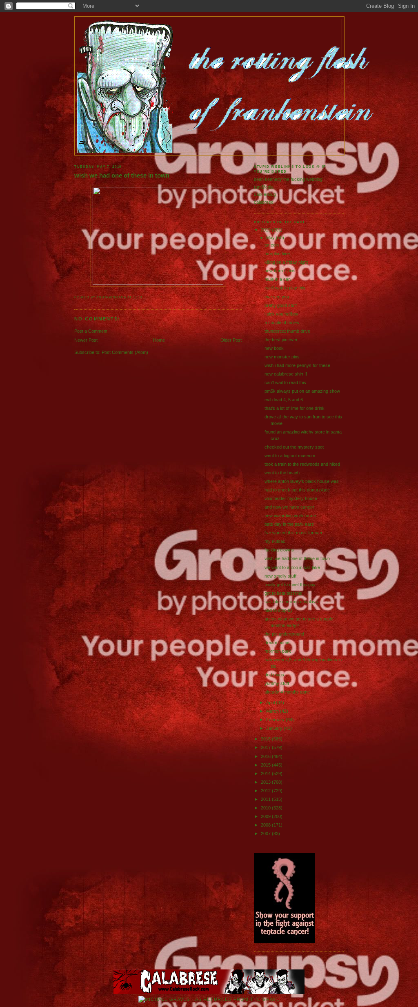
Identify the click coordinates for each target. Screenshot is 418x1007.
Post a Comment (90, 331)
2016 (266, 756)
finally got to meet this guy (290, 584)
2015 (266, 764)
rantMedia (263, 187)
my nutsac (275, 541)
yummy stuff (277, 683)
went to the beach (282, 472)
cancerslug (265, 194)
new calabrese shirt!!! (286, 373)
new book (274, 348)
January (275, 728)
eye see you (277, 296)
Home (159, 340)
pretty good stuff (281, 305)
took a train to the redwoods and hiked (302, 464)
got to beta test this (283, 593)
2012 (266, 790)
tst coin (272, 244)
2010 (266, 807)
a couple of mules (282, 322)
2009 (266, 816)
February (276, 719)
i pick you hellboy (281, 313)
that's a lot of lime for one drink (295, 408)
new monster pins (282, 356)
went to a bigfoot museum (290, 455)
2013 (266, 782)
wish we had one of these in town (121, 175)
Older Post (231, 340)
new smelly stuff (280, 576)
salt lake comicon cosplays (291, 601)
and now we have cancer (289, 507)
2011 (266, 799)
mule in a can (278, 279)
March (273, 711)
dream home (277, 642)
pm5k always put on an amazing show (302, 391)
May (271, 237)
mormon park (278, 651)
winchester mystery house (291, 498)
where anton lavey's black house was (302, 481)
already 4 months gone (287, 691)
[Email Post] (144, 297)
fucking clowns (279, 549)
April (271, 702)
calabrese (263, 202)
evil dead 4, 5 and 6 (284, 399)
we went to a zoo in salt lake (292, 567)
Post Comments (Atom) (125, 352)
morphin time (277, 253)
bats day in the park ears (289, 524)
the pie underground (284, 633)
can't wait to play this (285, 287)
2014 (266, 773)
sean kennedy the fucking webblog (288, 179)
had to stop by (279, 610)
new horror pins (280, 270)
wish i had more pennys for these (297, 365)
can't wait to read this (285, 382)
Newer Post (86, 340)
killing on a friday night (286, 262)
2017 (266, 747)
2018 (266, 738)
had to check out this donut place (297, 489)
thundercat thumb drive (287, 331)
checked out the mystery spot (294, 447)
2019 (266, 229)
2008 (266, 824)
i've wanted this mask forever (293, 532)
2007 (266, 833)
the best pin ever (281, 339)
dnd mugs (274, 674)
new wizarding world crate (290, 515)
